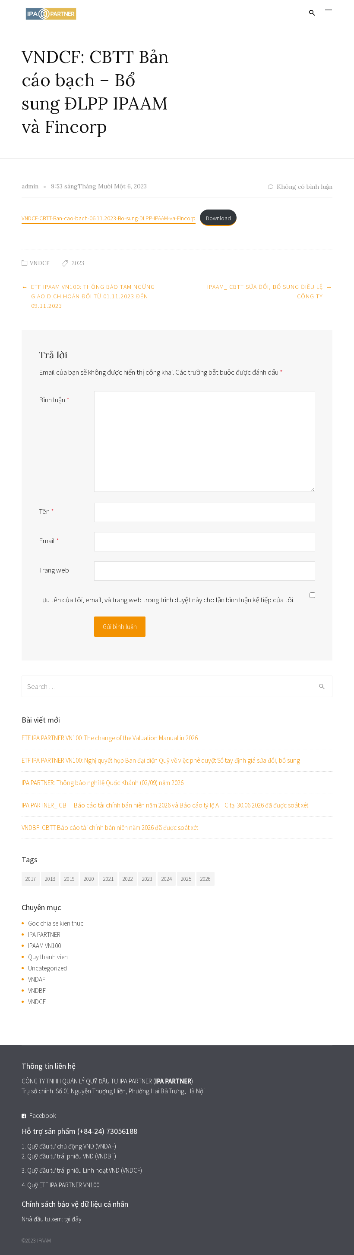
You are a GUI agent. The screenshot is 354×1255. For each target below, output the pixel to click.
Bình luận (54, 399)
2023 (78, 263)
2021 (108, 879)
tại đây (73, 1219)
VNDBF (37, 990)
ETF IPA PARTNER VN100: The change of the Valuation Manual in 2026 (110, 738)
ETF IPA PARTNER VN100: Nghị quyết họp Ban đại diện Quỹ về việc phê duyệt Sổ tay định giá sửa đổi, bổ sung (161, 760)
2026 (205, 879)
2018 (50, 879)
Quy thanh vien (48, 957)
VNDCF (40, 263)
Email (49, 540)
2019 (69, 879)
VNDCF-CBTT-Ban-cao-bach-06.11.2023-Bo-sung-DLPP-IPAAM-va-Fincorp (109, 218)
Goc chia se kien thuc (55, 923)
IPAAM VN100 (44, 946)
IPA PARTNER (44, 934)
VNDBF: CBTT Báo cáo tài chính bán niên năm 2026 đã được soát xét (110, 827)
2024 (166, 879)
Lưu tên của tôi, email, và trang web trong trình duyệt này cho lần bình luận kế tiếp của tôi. (166, 599)
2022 (128, 879)
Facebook (42, 1115)
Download (218, 218)
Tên (46, 511)
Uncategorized (47, 968)
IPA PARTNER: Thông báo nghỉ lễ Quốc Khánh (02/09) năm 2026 (102, 783)
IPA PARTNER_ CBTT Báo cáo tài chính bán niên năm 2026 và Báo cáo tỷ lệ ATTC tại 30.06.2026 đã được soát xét (165, 805)
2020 (89, 879)
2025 (186, 879)
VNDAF (36, 979)
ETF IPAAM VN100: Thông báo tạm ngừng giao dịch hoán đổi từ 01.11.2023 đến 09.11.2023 (93, 296)
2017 (30, 879)
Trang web (54, 570)
